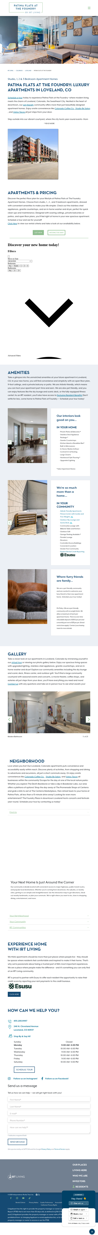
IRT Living (10, 70)
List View (38, 233)
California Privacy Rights (49, 1205)
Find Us (13, 812)
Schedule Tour (24, 1069)
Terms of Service (59, 1149)
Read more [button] (50, 123)
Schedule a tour (15, 97)
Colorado (19, 70)
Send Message (17, 1142)
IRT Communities (18, 927)
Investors (79, 1181)
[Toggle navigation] (89, 8)
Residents (81, 1187)
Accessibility (59, 1202)
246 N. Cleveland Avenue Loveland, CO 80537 (26, 1028)
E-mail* (13, 1113)
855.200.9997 (20, 1021)
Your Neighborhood (19, 916)
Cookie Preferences (46, 1202)
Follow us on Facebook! (57, 1079)
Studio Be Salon (82, 108)
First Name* (15, 1100)
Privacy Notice (33, 1202)
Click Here (12, 223)
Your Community (18, 921)
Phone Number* (17, 1120)
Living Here (80, 1170)
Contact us (13, 684)
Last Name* (15, 1106)
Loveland (28, 70)
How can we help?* (19, 1127)
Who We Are (80, 1176)
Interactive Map (56, 233)
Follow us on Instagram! (25, 1079)
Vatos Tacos (19, 112)
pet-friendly (28, 105)
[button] (10, 442)
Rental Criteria (20, 1202)
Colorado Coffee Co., (65, 108)
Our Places (80, 1165)
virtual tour (16, 662)
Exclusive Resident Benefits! (69, 395)
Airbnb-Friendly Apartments (71, 511)
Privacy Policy (46, 1149)
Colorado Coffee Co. (34, 776)
